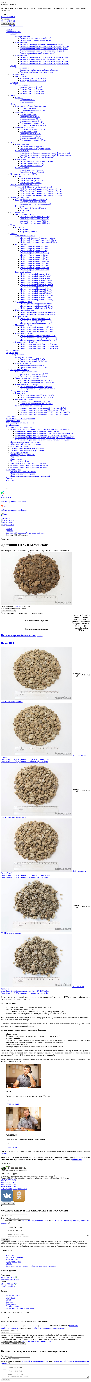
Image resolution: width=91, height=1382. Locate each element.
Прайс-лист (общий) (14, 416)
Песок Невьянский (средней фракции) (35, 149)
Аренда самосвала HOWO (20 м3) (33, 368)
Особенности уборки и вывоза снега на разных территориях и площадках (40, 429)
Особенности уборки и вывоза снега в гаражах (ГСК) (37, 431)
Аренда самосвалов (23, 363)
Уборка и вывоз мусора (19, 370)
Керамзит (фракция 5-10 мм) (31, 89)
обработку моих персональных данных (50, 1328)
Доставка (4, 1153)
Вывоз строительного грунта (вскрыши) (36, 387)
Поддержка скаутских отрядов (22, 474)
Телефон (4, 1218)
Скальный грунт (17, 212)
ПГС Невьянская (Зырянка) (31, 183)
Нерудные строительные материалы (25, 442)
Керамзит (14, 83)
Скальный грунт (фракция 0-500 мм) (35, 221)
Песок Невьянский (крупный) (32, 146)
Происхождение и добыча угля (22, 455)
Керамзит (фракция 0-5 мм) (31, 87)
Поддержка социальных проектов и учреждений (30, 476)
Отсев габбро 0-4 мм (28, 108)
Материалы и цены (13, 32)
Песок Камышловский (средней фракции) (37, 157)
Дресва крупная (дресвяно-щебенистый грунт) (39, 70)
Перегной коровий (27, 102)
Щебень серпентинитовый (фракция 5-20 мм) (38, 344)
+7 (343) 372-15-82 (8, 1184)
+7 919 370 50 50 (12, 1147)
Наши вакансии (12, 1259)
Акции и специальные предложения (20, 419)
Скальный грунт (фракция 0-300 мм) (35, 217)
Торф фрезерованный (28, 232)
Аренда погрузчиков (23, 357)
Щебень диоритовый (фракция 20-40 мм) (36, 306)
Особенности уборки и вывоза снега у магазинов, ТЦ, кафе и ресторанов (45, 438)
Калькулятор (11, 1304)
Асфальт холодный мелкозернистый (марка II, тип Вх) (42, 59)
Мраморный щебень (23, 325)
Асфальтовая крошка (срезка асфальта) (35, 38)
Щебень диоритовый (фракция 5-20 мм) (36, 304)
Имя (2, 1216)
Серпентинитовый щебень (26, 342)
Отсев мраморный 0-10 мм (30, 138)
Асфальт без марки (22, 36)
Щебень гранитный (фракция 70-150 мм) (36, 300)
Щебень (13, 234)
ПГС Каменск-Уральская (30, 178)
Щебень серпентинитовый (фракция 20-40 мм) (39, 346)
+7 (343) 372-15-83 (8, 1186)
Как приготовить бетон (19, 461)
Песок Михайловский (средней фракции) (36, 161)
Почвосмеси (20, 206)
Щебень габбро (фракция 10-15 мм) (34, 255)
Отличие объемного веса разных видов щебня (29, 465)
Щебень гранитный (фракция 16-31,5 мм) (36, 287)
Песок (12, 142)
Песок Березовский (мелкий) (31, 170)
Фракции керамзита (23, 85)
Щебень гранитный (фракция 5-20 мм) (35, 278)
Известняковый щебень (24, 310)
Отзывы (9, 478)
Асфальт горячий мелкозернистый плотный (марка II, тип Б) (44, 64)
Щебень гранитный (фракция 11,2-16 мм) (36, 285)
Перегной (19, 98)
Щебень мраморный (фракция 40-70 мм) (36, 331)
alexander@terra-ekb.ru (10, 1280)
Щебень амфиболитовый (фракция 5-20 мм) (37, 238)
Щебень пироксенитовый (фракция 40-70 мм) (38, 340)
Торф (12, 225)
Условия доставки (13, 351)
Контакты (10, 480)
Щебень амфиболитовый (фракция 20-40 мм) (38, 240)
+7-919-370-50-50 (8, 21)
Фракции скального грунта (26, 215)
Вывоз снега (20, 393)
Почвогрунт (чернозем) (19, 198)
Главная (9, 30)
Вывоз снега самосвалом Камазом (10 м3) (37, 395)
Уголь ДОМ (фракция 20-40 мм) (33, 78)
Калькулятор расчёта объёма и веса (20, 423)
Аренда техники (17, 355)
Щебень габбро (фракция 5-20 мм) (34, 251)
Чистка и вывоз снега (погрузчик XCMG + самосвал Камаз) (44, 414)
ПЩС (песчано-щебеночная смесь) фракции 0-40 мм (41, 193)
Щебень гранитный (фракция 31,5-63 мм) (36, 295)
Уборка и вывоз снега (19, 391)
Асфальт (13, 34)
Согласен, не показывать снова (13, 1344)
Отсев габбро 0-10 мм (28, 132)
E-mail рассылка (12, 425)
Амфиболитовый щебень (25, 236)
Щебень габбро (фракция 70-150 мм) (34, 268)
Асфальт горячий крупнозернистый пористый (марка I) (42, 44)
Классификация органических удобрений (27, 448)
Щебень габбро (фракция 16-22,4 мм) (35, 261)
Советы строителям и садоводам (19, 427)
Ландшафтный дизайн (19, 453)
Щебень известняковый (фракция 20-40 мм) (37, 312)
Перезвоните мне (8, 23)
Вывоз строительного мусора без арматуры (37, 389)
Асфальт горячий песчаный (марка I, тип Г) (37, 53)
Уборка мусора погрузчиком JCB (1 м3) (36, 380)
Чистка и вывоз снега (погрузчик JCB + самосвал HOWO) (43, 408)
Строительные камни (19, 446)
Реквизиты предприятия (15, 1257)
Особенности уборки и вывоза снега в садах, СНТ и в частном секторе (44, 433)
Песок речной (20, 159)
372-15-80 (18, 606)
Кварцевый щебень (23, 317)
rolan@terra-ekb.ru (8, 1286)
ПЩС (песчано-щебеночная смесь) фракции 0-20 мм (41, 191)
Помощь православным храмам (23, 472)
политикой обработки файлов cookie (36, 1341)
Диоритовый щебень (23, 302)
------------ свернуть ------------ (12, 26)
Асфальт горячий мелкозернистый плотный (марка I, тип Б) (44, 49)
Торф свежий (25, 229)
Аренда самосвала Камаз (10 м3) (33, 365)
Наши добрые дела (13, 470)
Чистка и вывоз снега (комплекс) (28, 406)
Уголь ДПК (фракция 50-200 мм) (33, 81)
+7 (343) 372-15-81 (8, 1182)
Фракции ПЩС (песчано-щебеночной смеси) (33, 187)
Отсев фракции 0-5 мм (24, 112)
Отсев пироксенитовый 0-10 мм (33, 140)
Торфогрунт (25, 210)
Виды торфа (20, 227)
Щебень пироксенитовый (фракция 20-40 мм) (38, 338)
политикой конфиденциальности (35, 1221)
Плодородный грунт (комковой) (33, 202)
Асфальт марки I (21, 42)
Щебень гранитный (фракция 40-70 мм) (36, 297)
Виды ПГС (19, 176)
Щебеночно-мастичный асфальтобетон (35, 40)
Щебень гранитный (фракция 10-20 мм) (36, 283)
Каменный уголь (17, 74)
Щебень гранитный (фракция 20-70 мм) (36, 291)
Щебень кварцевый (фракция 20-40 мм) (36, 323)
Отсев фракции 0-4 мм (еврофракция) (30, 106)
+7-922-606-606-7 (8, 17)
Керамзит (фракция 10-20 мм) (32, 91)
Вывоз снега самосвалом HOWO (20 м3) (36, 397)
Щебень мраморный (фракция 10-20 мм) (36, 327)
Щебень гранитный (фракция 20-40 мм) (36, 289)
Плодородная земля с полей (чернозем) (31, 200)
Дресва (13, 66)
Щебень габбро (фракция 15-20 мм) (34, 259)
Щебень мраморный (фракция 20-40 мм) (36, 329)
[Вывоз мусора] (7, 520)
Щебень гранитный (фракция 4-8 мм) (35, 274)
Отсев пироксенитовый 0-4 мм (32, 110)
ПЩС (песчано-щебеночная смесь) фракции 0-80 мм (41, 195)
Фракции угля (21, 76)
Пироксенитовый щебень (25, 334)
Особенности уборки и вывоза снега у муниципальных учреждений (43, 440)
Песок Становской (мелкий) (31, 166)
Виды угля (14, 457)
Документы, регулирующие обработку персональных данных (31, 1266)
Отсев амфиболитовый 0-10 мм (32, 129)
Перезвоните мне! (8, 611)
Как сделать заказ (13, 421)
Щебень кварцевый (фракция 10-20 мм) (36, 321)
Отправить (5, 1239)
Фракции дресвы (22, 68)
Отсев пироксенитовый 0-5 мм (32, 123)
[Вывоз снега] (7, 522)
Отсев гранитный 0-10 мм (30, 134)
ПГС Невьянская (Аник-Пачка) (32, 180)
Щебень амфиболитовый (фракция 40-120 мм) (38, 242)
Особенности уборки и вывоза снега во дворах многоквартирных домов (44, 436)
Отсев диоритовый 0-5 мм (30, 119)
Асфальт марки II (22, 55)
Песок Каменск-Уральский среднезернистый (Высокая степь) (45, 153)
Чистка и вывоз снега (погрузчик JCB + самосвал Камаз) (43, 410)
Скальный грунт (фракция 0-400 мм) (35, 219)
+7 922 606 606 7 (12, 1104)
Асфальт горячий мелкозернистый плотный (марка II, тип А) (44, 57)
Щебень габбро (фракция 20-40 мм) (34, 263)
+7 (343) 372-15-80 (8, 1180)
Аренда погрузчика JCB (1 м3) (32, 359)
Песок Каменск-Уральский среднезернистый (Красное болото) (45, 155)
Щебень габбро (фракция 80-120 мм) (34, 270)
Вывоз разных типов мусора (26, 385)
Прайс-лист (77, 1160)
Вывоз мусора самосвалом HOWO (34, 374)
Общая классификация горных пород (25, 444)
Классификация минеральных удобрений (27, 450)
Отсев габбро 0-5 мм (28, 115)
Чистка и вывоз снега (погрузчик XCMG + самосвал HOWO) (45, 412)
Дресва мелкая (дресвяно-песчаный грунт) (37, 72)
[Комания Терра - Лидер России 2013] (7, 525)
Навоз (12, 95)
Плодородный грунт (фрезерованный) (35, 204)
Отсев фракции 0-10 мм (24, 127)
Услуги (8, 1300)
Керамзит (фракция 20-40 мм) (32, 93)
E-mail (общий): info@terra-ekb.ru (14, 1189)
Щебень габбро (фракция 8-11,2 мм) (34, 253)
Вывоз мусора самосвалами (26, 372)
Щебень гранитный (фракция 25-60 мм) (36, 293)
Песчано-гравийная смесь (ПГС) (23, 174)
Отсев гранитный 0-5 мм (30, 117)
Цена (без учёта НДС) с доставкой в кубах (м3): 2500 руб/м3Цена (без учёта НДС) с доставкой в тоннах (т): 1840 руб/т (43, 758)
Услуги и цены (12, 353)
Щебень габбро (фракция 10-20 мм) (34, 257)
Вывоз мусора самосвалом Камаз (33, 376)
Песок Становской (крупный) (32, 163)
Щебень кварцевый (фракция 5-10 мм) (35, 319)
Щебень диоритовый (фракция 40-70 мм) (36, 308)
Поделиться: (6, 539)
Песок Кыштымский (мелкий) (32, 172)
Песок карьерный (22, 144)
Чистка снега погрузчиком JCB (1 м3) (35, 402)
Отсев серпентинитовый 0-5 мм (33, 125)
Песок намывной (22, 151)
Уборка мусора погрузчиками (27, 378)
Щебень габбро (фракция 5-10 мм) (34, 249)
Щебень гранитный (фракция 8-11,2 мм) (36, 280)
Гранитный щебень (23, 272)
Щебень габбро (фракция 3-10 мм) (34, 246)
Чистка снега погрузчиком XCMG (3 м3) (36, 404)
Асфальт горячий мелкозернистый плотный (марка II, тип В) (44, 61)
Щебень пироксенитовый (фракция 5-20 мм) (38, 336)
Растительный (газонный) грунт (33, 208)
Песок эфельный (22, 168)
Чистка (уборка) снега (24, 399)
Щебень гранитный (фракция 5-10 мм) (35, 276)
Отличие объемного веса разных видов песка (28, 467)
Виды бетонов (16, 459)
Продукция (10, 1298)
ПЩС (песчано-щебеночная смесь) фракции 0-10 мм (41, 189)
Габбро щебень (21, 244)
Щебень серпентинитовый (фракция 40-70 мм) (39, 348)
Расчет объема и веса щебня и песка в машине (29, 463)
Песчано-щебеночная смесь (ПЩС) (24, 185)
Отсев (12, 104)
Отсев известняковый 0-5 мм (31, 121)
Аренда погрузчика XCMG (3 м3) (33, 361)
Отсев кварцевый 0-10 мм (30, 136)
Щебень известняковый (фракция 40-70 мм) (37, 314)
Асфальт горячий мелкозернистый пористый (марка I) (42, 51)
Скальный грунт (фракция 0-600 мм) (35, 223)
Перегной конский (27, 100)
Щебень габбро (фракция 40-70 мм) (34, 266)
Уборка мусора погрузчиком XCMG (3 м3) (37, 382)
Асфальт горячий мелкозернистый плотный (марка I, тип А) (44, 47)
